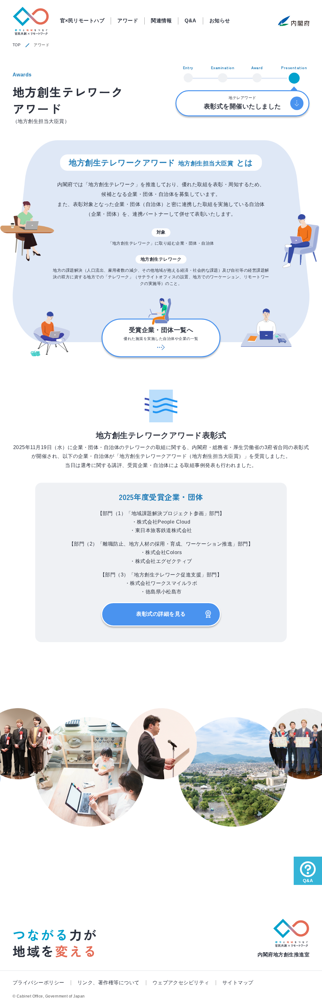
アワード (127, 20)
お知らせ (219, 20)
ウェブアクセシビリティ (181, 982)
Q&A (190, 20)
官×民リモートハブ (82, 20)
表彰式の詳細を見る (161, 614)
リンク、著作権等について (108, 982)
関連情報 (161, 20)
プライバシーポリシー (38, 982)
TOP (16, 45)
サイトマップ (237, 982)
